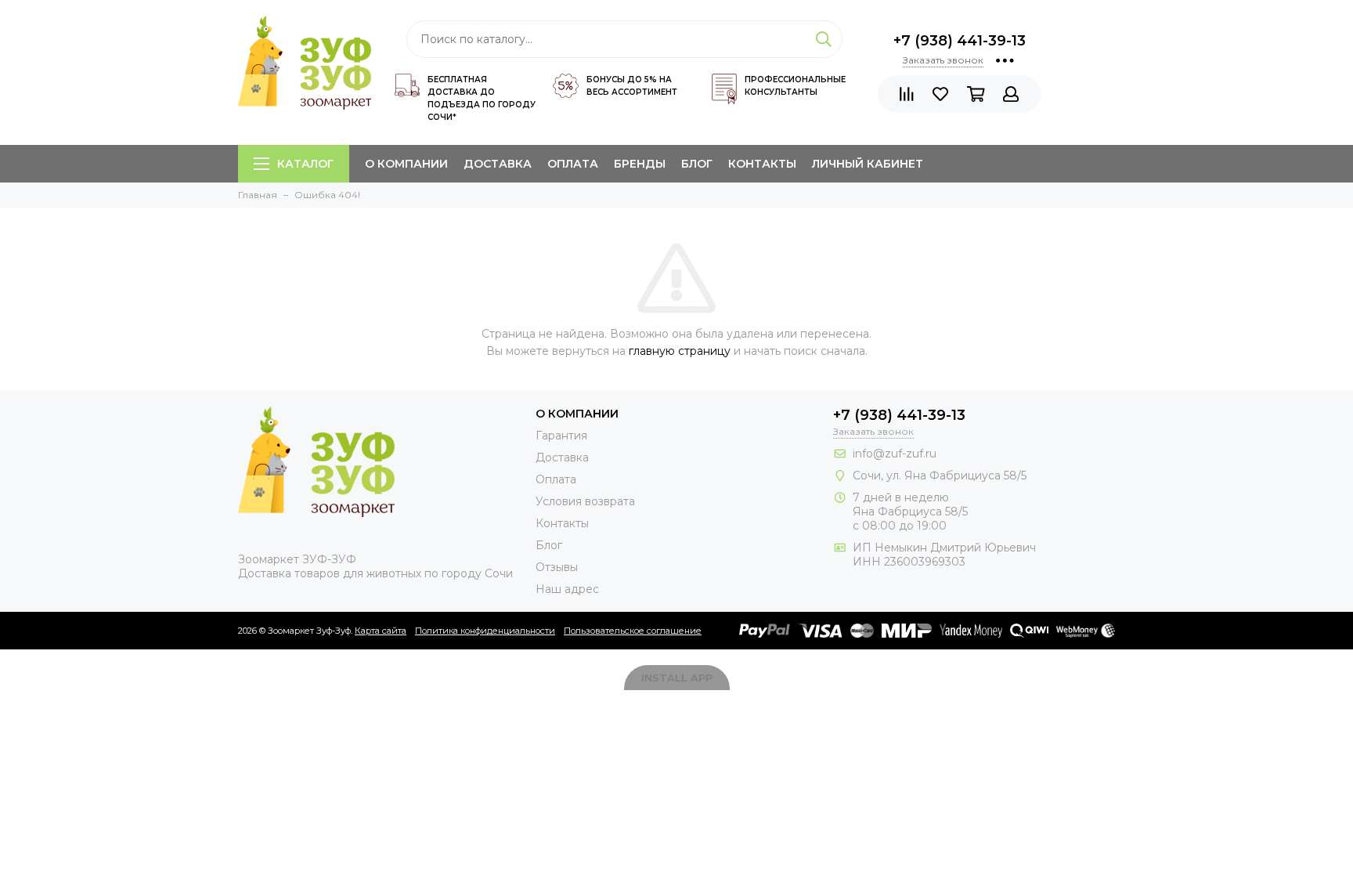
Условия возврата (585, 501)
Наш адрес (567, 589)
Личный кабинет (867, 164)
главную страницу (680, 351)
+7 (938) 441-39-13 (959, 40)
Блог (697, 164)
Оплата (572, 164)
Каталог (305, 164)
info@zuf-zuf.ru (894, 454)
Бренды (640, 164)
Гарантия (561, 435)
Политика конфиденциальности (485, 630)
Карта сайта (380, 630)
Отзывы (557, 567)
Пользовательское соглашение (633, 630)
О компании (406, 164)
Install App (677, 677)
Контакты (762, 164)
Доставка (498, 164)
